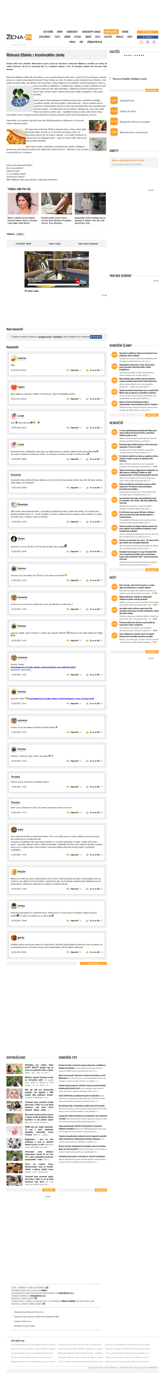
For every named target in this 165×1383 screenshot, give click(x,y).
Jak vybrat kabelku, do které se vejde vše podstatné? (32, 1353)
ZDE (46, 1287)
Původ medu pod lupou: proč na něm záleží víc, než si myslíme (128, 1357)
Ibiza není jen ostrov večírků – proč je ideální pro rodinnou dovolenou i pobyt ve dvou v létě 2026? (34, 1348)
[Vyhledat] (141, 42)
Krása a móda (111, 31)
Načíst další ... (93, 963)
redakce (44, 1290)
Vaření (67, 36)
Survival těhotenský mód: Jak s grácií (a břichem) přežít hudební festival (34, 1344)
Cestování (48, 31)
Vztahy (77, 36)
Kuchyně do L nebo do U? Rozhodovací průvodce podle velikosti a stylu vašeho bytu (128, 1348)
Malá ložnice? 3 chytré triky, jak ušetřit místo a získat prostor (128, 1361)
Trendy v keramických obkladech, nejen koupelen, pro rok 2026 (128, 1353)
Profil (72, 42)
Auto (97, 36)
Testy (57, 36)
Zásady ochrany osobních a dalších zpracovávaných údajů (36, 1316)
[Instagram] (147, 42)
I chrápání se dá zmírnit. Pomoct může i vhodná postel (79, 1344)
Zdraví (88, 36)
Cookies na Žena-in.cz (22, 1321)
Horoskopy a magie (91, 31)
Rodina (125, 31)
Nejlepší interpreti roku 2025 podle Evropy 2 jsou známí (33, 1361)
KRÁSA (19, 234)
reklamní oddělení (68, 1301)
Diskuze (119, 36)
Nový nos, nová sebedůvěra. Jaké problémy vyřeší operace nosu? (128, 1344)
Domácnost (72, 31)
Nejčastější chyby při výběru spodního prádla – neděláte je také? (81, 1353)
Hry (81, 42)
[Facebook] (153, 42)
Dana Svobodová (91, 243)
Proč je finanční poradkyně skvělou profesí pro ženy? (31, 1357)
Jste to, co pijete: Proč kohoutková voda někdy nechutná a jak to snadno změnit (81, 1361)
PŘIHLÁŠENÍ (57, 336)
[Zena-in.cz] (20, 37)
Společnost (45, 36)
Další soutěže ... (152, 90)
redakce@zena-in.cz (66, 1293)
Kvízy (129, 36)
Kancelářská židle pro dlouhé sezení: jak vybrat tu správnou (81, 1357)
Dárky (60, 31)
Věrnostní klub (94, 42)
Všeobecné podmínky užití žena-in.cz (29, 1312)
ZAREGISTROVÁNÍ (44, 336)
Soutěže (108, 36)
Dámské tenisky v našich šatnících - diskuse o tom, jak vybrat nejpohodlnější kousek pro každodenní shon (81, 1348)
